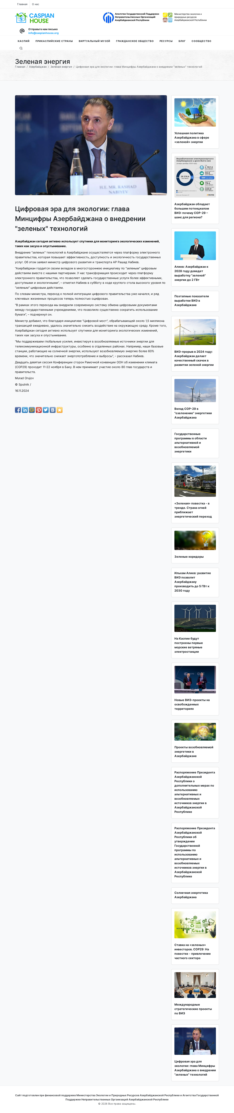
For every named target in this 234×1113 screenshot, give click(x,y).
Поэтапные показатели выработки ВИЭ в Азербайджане (191, 300)
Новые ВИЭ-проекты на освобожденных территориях (192, 704)
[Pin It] (39, 410)
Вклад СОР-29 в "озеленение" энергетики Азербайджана (193, 413)
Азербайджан (38, 66)
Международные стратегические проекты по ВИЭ (193, 1009)
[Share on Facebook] (18, 410)
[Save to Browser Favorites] (60, 410)
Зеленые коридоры (189, 556)
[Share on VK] (53, 410)
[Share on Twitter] (46, 410)
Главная (22, 4)
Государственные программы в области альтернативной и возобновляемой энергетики (190, 442)
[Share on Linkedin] (25, 410)
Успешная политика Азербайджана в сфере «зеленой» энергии (191, 137)
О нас (35, 4)
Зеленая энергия (61, 66)
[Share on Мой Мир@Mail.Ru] (32, 410)
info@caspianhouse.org (43, 32)
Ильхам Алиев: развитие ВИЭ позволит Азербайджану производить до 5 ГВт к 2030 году (192, 581)
